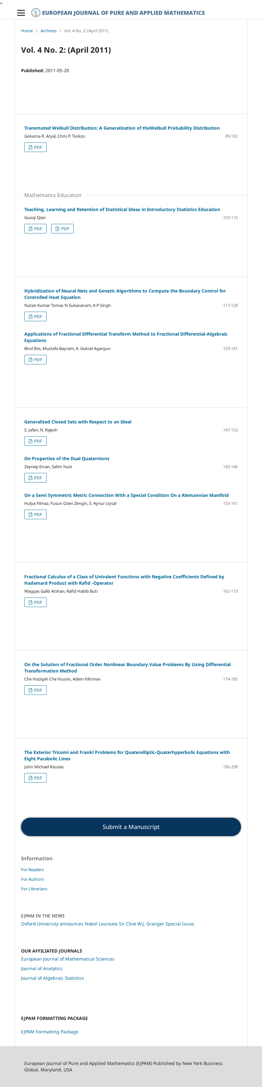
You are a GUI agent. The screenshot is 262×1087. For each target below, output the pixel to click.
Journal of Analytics (41, 968)
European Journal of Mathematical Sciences (67, 959)
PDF (37, 147)
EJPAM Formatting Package (49, 1032)
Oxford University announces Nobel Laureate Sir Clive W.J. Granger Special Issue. (108, 924)
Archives (49, 31)
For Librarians (34, 889)
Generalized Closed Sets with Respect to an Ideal (77, 422)
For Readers (32, 869)
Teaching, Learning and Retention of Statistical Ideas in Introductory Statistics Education (122, 209)
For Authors (32, 879)
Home (27, 31)
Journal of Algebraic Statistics (52, 978)
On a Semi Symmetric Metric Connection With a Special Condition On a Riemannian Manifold (126, 495)
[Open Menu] (21, 12)
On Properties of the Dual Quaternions (66, 458)
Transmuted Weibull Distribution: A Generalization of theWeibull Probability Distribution (122, 128)
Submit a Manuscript (131, 827)
